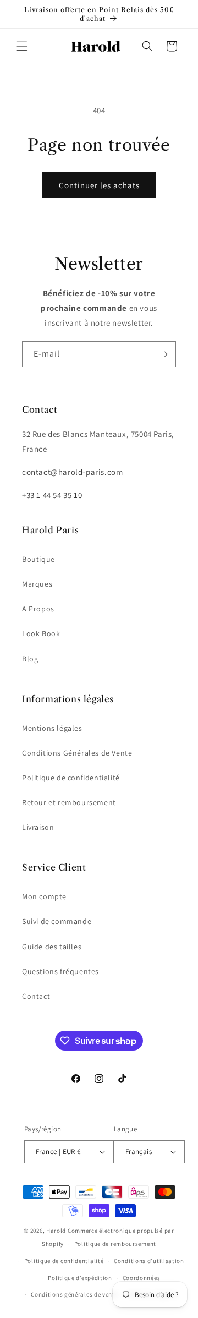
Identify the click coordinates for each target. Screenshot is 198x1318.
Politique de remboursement (115, 1244)
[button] (22, 46)
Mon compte (44, 896)
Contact (36, 996)
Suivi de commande (56, 921)
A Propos (38, 609)
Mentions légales (52, 728)
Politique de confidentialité (71, 778)
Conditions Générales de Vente (77, 753)
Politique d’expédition (80, 1278)
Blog (30, 659)
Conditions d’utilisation (149, 1261)
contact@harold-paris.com (72, 472)
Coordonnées (142, 1278)
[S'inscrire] (163, 354)
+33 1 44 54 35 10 (52, 495)
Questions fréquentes (60, 971)
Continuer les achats (99, 185)
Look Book (41, 633)
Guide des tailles (51, 946)
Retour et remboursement (69, 802)
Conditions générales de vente (74, 1294)
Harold (56, 1230)
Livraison (38, 827)
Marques (37, 584)
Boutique (38, 559)
